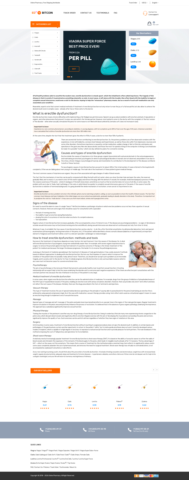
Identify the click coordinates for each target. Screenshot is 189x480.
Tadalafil (37, 55)
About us (73, 467)
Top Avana (71, 463)
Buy (74, 69)
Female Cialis (85, 455)
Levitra (36, 42)
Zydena (144, 401)
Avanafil (37, 46)
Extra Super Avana (42, 463)
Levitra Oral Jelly (66, 459)
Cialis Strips (75, 455)
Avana (63, 463)
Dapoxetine (38, 64)
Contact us (86, 13)
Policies (46, 467)
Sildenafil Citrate (40, 51)
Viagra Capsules (64, 451)
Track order (133, 3)
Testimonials (102, 13)
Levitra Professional (44, 459)
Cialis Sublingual (41, 455)
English (155, 3)
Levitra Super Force (86, 459)
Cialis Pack (60, 455)
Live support (153, 15)
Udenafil (37, 69)
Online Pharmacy (55, 475)
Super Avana (55, 463)
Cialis (36, 37)
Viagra (36, 33)
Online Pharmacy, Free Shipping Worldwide (45, 3)
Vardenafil (37, 60)
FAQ (115, 13)
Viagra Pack (53, 451)
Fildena (119, 401)
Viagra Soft (75, 451)
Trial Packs (38, 73)
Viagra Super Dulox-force (89, 451)
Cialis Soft (51, 455)
